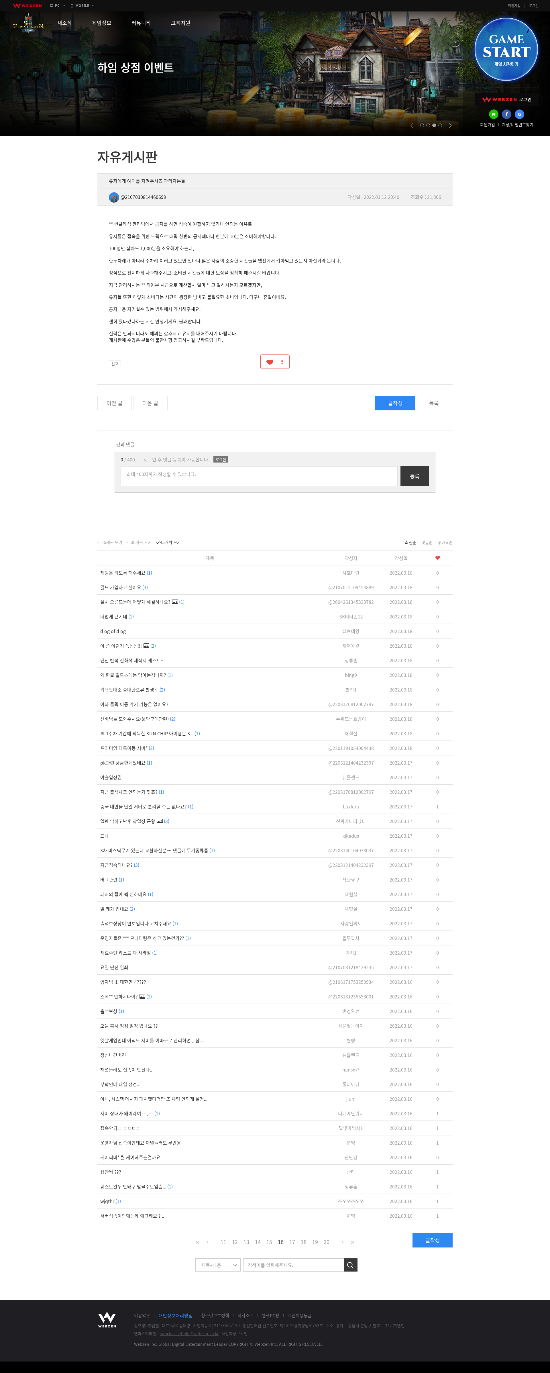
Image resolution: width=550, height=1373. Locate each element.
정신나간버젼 (113, 1054)
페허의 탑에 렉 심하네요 (126, 894)
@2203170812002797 (351, 704)
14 (258, 1242)
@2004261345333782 (351, 601)
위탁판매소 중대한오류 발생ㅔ (132, 689)
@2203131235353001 (351, 996)
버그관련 (112, 879)
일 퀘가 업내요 (117, 908)
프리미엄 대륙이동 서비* (127, 748)
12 (235, 1242)
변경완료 (351, 1011)
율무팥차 (351, 938)
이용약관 (142, 1315)
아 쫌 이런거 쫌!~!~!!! (128, 645)
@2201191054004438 (351, 748)
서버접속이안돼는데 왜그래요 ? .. (132, 1215)
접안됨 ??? (110, 1171)
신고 (114, 363)
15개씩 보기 (112, 542)
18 (304, 1242)
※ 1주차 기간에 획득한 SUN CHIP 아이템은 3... (150, 733)
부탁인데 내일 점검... (120, 1084)
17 (292, 1242)
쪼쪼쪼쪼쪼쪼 (351, 1201)
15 (269, 1242)
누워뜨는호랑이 (351, 718)
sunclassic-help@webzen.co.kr (189, 1333)
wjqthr (110, 1201)
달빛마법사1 (351, 1128)
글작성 (395, 403)
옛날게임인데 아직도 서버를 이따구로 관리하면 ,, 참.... (152, 1040)
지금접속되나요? (119, 864)
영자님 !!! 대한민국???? (123, 981)
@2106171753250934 (351, 981)
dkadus (351, 835)
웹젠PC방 (270, 1315)
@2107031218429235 (351, 967)
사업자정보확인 (234, 1333)
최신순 (410, 542)
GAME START (506, 49)
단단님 (351, 1157)
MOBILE (82, 5)
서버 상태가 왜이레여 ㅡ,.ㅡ (130, 1113)
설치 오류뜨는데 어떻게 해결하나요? (142, 601)
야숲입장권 (111, 777)
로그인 (534, 5)
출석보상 (112, 1011)
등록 (415, 476)
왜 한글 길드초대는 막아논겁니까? (136, 674)
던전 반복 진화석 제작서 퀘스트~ (131, 660)
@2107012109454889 (351, 587)
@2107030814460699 (143, 196)
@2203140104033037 (351, 850)
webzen (27, 5)
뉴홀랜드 (351, 777)
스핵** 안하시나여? (126, 996)
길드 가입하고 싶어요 (124, 587)
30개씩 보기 (141, 542)
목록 (434, 403)
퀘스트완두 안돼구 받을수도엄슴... (136, 1186)
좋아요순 (445, 542)
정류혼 (351, 660)
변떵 (351, 1040)
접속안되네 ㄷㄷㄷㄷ (120, 1128)
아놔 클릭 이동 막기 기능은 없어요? (134, 704)
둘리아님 (351, 1084)
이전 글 (115, 403)
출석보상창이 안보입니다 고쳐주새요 (139, 923)
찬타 (351, 1171)
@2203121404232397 (351, 762)
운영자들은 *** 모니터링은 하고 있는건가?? (145, 938)
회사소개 (245, 1315)
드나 (104, 835)
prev (412, 125)
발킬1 (351, 689)
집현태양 (351, 631)
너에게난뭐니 (351, 1113)
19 (315, 1242)
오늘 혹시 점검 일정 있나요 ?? (129, 1025)
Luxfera (351, 806)
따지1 (351, 952)
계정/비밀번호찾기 (517, 124)
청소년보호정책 (215, 1315)
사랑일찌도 (351, 923)
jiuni (350, 1098)
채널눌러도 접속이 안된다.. (126, 1069)
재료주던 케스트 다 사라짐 (129, 952)
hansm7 (351, 1069)
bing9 (351, 674)
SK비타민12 (351, 616)
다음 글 (150, 403)
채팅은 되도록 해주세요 (126, 572)
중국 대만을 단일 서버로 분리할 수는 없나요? (146, 806)
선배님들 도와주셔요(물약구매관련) (137, 718)
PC (57, 5)
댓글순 (427, 542)
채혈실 (351, 733)
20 (326, 1242)
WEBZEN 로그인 (507, 99)
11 (223, 1242)
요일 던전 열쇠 (114, 967)
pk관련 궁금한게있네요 (126, 762)
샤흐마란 (351, 572)
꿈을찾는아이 (351, 1025)
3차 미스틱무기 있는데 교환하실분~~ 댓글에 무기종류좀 (157, 850)
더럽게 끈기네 (117, 616)
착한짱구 (351, 879)
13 (246, 1242)
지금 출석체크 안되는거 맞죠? (132, 791)
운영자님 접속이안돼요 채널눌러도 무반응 (140, 1142)
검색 (351, 1265)
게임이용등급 (300, 1315)
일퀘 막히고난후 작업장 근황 (134, 821)
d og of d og (113, 631)
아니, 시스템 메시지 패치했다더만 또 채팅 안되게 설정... (153, 1098)
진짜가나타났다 (351, 821)
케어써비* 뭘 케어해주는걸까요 (130, 1157)
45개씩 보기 (170, 542)
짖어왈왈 (351, 645)
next (450, 125)
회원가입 (514, 5)
